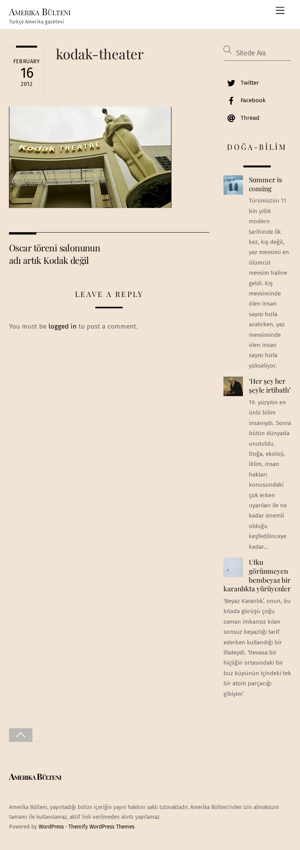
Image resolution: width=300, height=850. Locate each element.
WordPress (51, 826)
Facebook (252, 100)
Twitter (249, 82)
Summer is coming (265, 184)
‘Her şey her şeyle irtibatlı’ (270, 385)
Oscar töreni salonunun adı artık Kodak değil (54, 254)
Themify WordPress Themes (101, 826)
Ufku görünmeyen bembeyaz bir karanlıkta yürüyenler (257, 575)
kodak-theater (100, 53)
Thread (249, 117)
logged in (62, 326)
